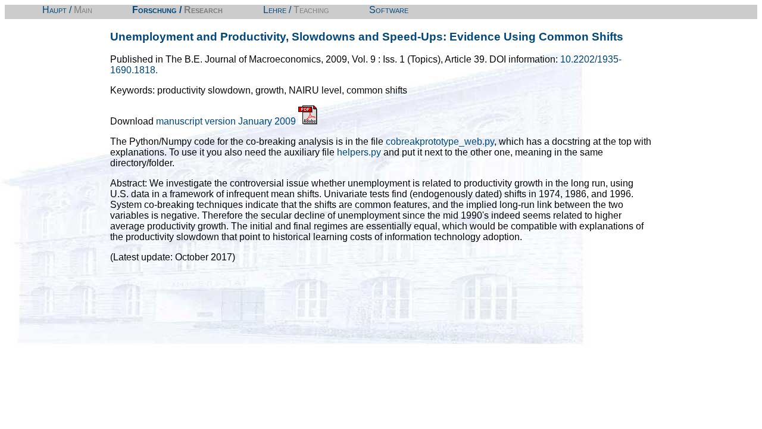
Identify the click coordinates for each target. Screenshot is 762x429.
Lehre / (296, 10)
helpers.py (359, 152)
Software (388, 10)
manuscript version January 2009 (227, 121)
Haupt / (67, 10)
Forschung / (177, 10)
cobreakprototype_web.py (440, 141)
